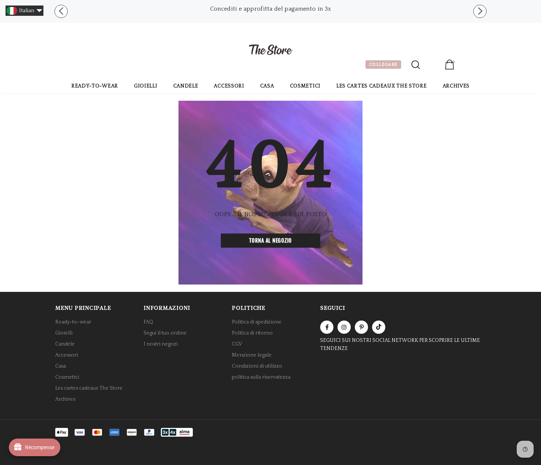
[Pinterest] (361, 327)
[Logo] (270, 50)
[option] (270, 9)
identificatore (432, 65)
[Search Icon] (415, 64)
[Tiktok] (378, 327)
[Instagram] (344, 327)
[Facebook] (326, 327)
